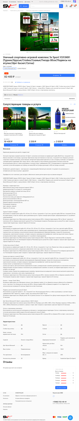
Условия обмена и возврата (22, 398)
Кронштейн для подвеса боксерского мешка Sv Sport (37, 134)
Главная (5, 10)
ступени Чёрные (22, 68)
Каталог (5, 1)
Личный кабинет (7, 406)
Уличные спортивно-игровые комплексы (38, 10)
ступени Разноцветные (10, 68)
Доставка (27, 1)
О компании (12, 1)
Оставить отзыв (61, 387)
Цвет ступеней (7, 66)
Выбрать (64, 145)
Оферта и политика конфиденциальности (26, 395)
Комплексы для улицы (17, 10)
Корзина (5, 409)
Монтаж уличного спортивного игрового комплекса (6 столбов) (13, 134)
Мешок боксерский (59, 133)
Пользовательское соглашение (23, 401)
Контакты (20, 1)
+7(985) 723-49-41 (65, 1)
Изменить (20, 94)
